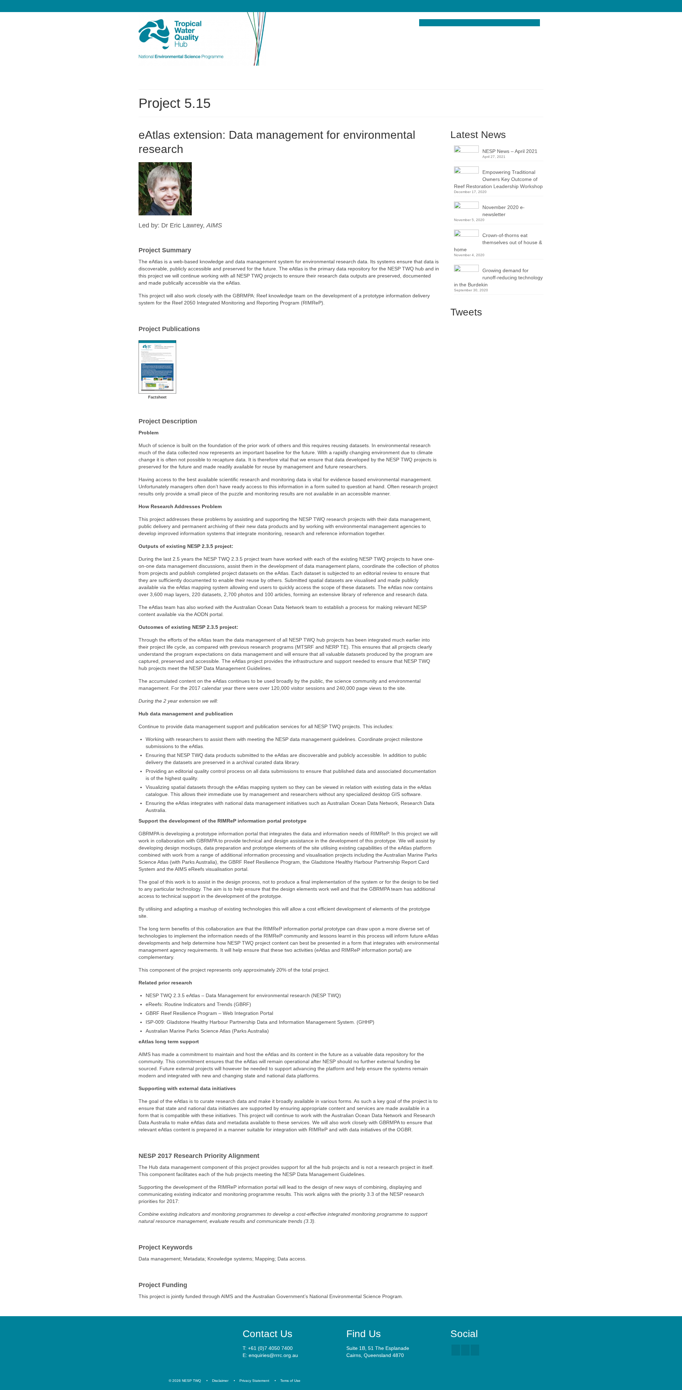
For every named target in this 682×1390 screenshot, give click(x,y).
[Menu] (147, 75)
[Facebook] (455, 1350)
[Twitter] (465, 1350)
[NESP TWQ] (202, 39)
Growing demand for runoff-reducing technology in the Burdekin (498, 277)
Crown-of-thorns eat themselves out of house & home (498, 242)
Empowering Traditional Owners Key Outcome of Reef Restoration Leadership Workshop (498, 179)
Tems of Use (290, 1381)
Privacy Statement (254, 1381)
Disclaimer (220, 1381)
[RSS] (475, 1350)
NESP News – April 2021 (509, 151)
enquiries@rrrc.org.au (273, 1355)
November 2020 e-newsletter (503, 210)
